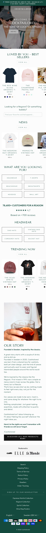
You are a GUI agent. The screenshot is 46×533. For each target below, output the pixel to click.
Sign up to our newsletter (22, 492)
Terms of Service (23, 472)
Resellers (23, 482)
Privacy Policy (23, 479)
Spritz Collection (23, 505)
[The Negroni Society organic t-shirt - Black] (26, 289)
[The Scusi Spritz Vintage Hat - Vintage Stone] (10, 287)
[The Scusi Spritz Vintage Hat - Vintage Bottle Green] (15, 287)
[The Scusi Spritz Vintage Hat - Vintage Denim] (12, 287)
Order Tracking (23, 486)
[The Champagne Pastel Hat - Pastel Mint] (31, 95)
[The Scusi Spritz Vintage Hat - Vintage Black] (5, 287)
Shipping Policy (23, 468)
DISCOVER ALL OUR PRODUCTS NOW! (23, 437)
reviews (31, 215)
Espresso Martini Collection (23, 498)
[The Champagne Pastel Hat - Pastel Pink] (26, 95)
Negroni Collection (23, 502)
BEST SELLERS (28, 31)
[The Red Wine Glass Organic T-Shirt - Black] (5, 97)
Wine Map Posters (23, 509)
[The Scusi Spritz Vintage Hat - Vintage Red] (7, 287)
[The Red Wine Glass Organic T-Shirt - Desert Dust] (12, 97)
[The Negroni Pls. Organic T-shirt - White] (43, 95)
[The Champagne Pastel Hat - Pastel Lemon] (29, 95)
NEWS (13, 31)
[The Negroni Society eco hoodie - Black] (44, 287)
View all (23, 62)
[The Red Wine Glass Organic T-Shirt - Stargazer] (10, 97)
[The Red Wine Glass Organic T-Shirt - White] (15, 97)
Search (23, 464)
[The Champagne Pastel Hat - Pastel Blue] (24, 95)
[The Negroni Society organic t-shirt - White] (29, 289)
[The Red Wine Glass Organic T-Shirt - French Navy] (7, 97)
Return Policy (23, 475)
